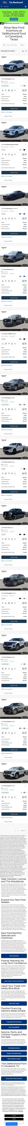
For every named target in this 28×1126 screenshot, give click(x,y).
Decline (14, 1119)
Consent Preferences (12, 1124)
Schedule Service (14, 1048)
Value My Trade (14, 1003)
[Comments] (23, 90)
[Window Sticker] (26, 90)
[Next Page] (18, 830)
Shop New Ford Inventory (14, 1079)
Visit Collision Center (14, 1059)
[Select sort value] (25, 51)
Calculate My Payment (14, 1022)
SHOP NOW (14, 19)
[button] (1, 7)
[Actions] (25, 79)
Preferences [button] (20, 1111)
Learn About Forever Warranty (14, 981)
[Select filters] (23, 51)
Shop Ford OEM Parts (14, 1053)
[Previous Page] (15, 830)
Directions (6, 6)
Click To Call (14, 108)
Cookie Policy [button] (11, 1109)
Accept (14, 1115)
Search (22, 45)
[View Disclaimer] (15, 90)
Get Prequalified (14, 1027)
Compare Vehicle (8, 116)
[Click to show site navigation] (25, 7)
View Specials (14, 956)
